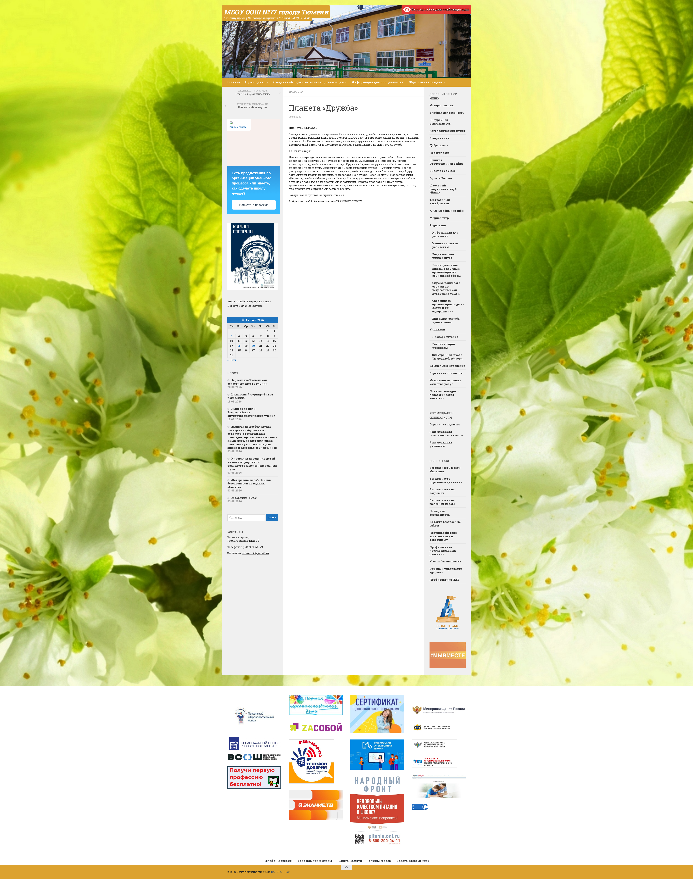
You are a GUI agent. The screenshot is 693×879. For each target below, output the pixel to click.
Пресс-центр (255, 82)
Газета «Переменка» (413, 861)
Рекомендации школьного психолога (446, 433)
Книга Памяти (350, 861)
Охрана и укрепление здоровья (446, 570)
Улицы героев (380, 861)
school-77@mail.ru (255, 553)
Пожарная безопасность (440, 512)
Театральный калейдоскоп (440, 201)
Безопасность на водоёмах (442, 491)
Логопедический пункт (447, 130)
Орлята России (441, 178)
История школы (442, 105)
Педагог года (439, 153)
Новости (296, 91)
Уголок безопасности (445, 561)
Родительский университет (443, 256)
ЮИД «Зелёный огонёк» (447, 210)
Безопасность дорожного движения (446, 480)
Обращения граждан (425, 82)
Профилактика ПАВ (444, 579)
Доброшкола (439, 145)
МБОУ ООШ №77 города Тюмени (276, 12)
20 (253, 345)
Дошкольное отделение (447, 365)
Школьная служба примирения (445, 320)
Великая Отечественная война (446, 161)
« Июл (231, 360)
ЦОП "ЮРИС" (280, 872)
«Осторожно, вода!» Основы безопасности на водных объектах (249, 483)
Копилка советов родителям (445, 245)
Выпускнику (439, 138)
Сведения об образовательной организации (308, 82)
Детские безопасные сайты (445, 523)
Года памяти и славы (315, 861)
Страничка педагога (445, 424)
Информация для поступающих (378, 82)
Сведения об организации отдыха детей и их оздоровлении (448, 306)
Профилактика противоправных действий (443, 550)
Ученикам (437, 329)
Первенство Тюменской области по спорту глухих (247, 381)
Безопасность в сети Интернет (445, 469)
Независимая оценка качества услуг (445, 382)
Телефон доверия (278, 861)
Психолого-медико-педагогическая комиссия (444, 394)
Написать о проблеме (253, 204)
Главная (233, 82)
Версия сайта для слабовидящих (440, 9)
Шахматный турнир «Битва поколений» (250, 396)
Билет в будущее (443, 171)
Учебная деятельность (447, 112)
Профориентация (445, 337)
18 (239, 345)
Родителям (438, 225)
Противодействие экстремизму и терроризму (443, 536)
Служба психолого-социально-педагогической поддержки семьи (446, 288)
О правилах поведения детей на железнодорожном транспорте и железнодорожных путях (252, 464)
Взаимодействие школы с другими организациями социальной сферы (446, 270)
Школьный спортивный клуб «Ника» (443, 189)
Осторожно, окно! (244, 498)
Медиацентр (439, 218)
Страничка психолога (446, 373)
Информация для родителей (445, 234)
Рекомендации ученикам (443, 345)
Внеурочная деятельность (440, 121)
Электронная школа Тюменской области (447, 356)
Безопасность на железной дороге (442, 502)
